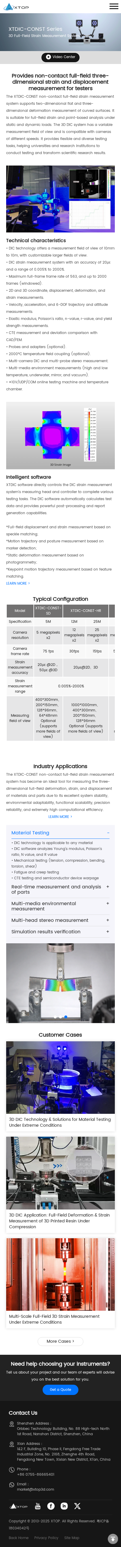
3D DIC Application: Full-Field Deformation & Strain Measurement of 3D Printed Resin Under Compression (59, 1221)
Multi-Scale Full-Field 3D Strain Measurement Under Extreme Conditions (54, 1319)
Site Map (71, 1538)
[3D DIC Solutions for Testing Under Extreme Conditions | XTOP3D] (60, 1077)
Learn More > (18, 583)
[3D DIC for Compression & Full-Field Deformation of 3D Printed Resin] (60, 1173)
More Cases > (60, 1341)
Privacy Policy (46, 1538)
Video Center (64, 57)
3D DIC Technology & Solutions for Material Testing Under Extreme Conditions (60, 1122)
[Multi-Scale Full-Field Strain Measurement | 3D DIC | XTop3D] (60, 1274)
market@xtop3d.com (35, 1489)
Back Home (18, 1538)
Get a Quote (60, 1390)
